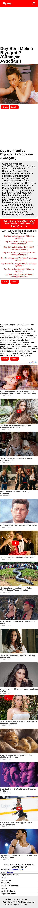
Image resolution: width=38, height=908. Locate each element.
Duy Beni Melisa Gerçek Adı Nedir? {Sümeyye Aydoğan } (19, 276)
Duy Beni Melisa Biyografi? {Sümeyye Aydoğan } (19, 237)
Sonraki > (14, 107)
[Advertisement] (19, 26)
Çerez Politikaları (20, 899)
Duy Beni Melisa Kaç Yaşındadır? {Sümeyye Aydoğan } (19, 259)
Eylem (7, 3)
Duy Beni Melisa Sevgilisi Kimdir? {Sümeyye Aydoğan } (19, 265)
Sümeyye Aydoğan (16, 869)
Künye (5, 899)
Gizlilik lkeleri (7, 902)
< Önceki (5, 107)
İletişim (10, 899)
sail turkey (23, 904)
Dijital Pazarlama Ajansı (26, 902)
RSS (15, 902)
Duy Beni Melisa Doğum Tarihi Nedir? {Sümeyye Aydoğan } (19, 248)
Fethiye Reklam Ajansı (11, 904)
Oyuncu (10, 872)
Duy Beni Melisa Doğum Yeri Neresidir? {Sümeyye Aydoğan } (19, 254)
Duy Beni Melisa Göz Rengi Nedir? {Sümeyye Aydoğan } (19, 243)
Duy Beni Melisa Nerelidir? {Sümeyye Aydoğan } (19, 270)
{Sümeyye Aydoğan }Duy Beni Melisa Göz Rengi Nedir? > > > (19, 223)
